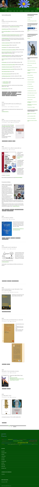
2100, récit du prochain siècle (11, 148)
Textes (3, 102)
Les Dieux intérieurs (30, 88)
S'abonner (28, 30)
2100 (3, 209)
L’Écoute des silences (30, 77)
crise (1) (18, 439)
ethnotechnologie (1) (32, 439)
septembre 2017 (3, 452)
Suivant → (15, 426)
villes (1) (35, 444)
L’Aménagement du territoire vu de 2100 (32, 72)
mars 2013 (3, 459)
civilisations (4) (10, 439)
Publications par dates (9, 21)
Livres (3, 146)
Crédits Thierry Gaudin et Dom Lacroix (6, 485)
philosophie (14, 93)
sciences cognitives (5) (11, 444)
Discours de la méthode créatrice (32, 67)
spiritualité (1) (20, 444)
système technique (13, 95)
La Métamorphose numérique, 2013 (12, 104)
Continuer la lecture (5, 111)
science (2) (6, 444)
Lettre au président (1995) (31, 116)
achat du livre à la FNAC (13, 377)
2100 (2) (3, 439)
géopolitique (7, 209)
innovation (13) (17, 441)
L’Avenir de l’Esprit (30, 75)
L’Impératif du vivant (30, 79)
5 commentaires (12, 149)
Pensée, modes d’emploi (31, 95)
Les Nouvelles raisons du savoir (6, 55)
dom (9, 106)
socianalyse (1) (16, 444)
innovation (9, 93)
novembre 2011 (3, 461)
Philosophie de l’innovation (31, 97)
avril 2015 (2, 454)
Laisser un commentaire (15, 106)
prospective (13, 94)
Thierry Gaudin (4, 8)
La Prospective (6, 395)
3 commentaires (12, 219)
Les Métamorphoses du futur (31, 90)
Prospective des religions (10, 371)
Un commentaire (13, 321)
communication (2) (15, 439)
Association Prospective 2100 (31, 20)
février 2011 (3, 464)
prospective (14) (23, 442)
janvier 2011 (3, 466)
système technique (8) (26, 444)
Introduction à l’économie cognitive (31, 70)
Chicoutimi (8, 175)
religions (8, 388)
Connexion (3, 474)
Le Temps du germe (30, 86)
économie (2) (28, 439)
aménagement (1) (6, 439)
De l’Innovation (29, 65)
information (4, 93)
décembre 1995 (3, 468)
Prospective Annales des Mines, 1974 (32, 120)
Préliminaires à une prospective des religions (32, 102)
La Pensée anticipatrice (9, 247)
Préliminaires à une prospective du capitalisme (12, 289)
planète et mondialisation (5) (6, 442)
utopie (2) (33, 444)
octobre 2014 (3, 456)
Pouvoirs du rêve (7, 217)
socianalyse (8, 95)
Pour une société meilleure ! (6, 31)
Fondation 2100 (29, 17)
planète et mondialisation (6, 94)
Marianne (28, 38)
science (4, 95)
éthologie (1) (36, 439)
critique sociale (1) (21, 439)
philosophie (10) (33, 441)
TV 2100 (28, 19)
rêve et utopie (19, 94)
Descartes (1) (24, 439)
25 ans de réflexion (19, 177)
